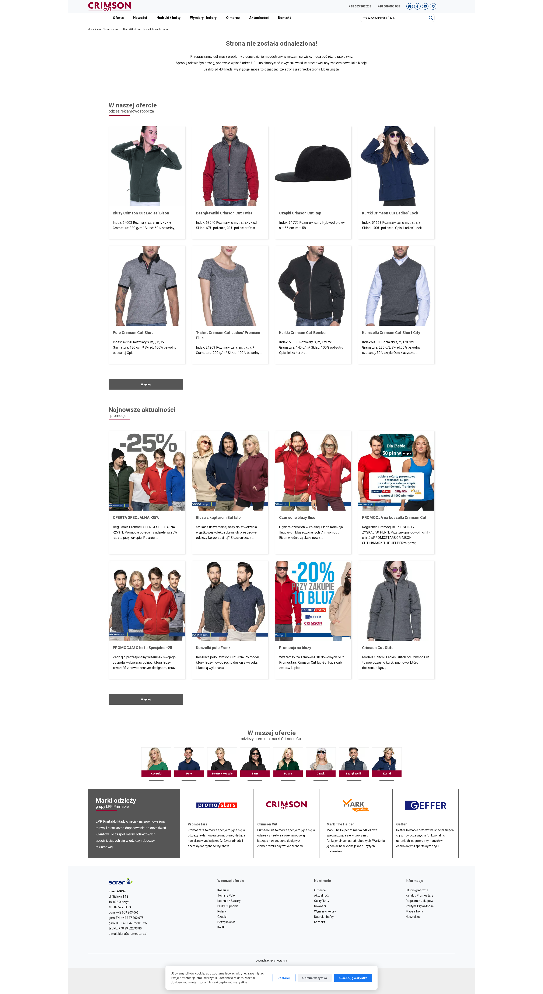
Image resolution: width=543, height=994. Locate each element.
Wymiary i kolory (203, 18)
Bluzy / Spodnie (227, 906)
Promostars (217, 823)
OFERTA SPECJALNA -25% (147, 492)
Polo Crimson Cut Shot (147, 305)
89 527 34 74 (122, 907)
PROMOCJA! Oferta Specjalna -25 (147, 620)
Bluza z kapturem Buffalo (230, 492)
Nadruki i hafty (324, 916)
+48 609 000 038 (389, 6)
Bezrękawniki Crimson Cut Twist (230, 182)
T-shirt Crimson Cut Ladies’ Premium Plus (230, 305)
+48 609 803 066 (127, 912)
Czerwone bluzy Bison (313, 492)
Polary (288, 764)
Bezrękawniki (354, 764)
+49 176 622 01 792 (134, 923)
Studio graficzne (417, 890)
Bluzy (255, 764)
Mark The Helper (356, 823)
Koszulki (156, 764)
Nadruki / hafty (169, 18)
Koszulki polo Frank (230, 620)
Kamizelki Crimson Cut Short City (396, 305)
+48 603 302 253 (360, 6)
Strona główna (111, 29)
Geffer (425, 823)
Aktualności (259, 18)
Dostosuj (284, 978)
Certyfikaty (321, 900)
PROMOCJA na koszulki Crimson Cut (396, 492)
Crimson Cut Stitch (396, 620)
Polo (189, 764)
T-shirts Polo (226, 895)
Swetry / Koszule (222, 764)
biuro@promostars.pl (132, 933)
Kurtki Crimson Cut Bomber (313, 305)
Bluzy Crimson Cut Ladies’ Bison (147, 182)
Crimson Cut (286, 823)
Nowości (140, 18)
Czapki (321, 764)
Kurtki (387, 764)
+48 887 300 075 (132, 917)
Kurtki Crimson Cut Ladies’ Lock (396, 182)
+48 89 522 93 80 (130, 928)
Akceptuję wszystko (353, 978)
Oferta (118, 18)
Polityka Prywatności (420, 906)
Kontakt (284, 18)
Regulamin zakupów (419, 900)
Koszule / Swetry (229, 900)
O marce (233, 18)
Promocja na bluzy (313, 620)
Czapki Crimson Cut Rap (313, 182)
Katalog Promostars (419, 895)
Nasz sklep (413, 916)
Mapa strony (414, 911)
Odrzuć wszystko (314, 978)
